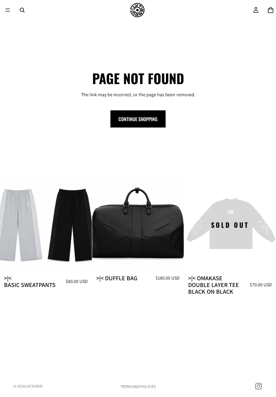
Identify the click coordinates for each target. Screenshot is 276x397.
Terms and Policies (138, 386)
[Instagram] (258, 386)
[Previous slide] (10, 225)
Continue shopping (138, 118)
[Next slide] (82, 225)
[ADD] (174, 260)
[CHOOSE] (81, 260)
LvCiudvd (34, 386)
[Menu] (7, 10)
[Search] (22, 10)
